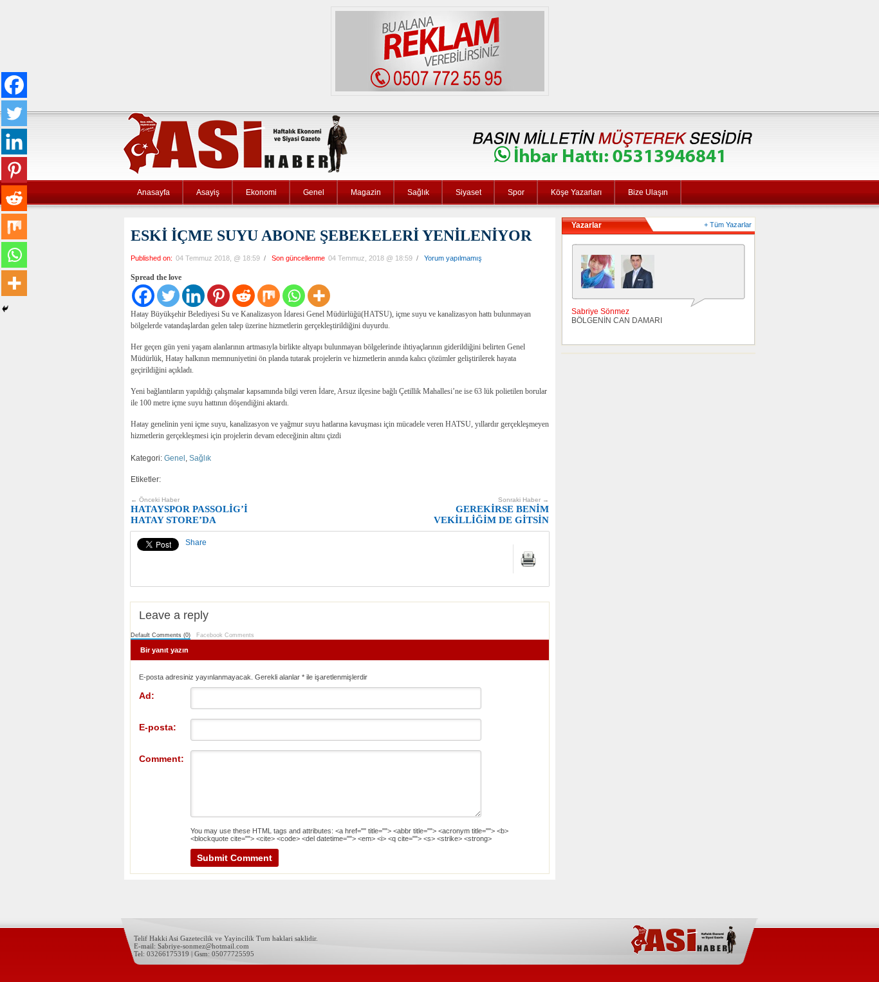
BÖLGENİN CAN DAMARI (616, 320)
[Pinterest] (218, 295)
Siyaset (468, 192)
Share (196, 542)
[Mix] (268, 295)
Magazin (366, 192)
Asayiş (207, 192)
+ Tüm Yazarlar (728, 224)
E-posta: (157, 727)
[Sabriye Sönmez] (601, 275)
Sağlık (418, 192)
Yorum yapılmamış (453, 258)
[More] (319, 295)
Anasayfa (153, 192)
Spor (516, 192)
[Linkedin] (193, 295)
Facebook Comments (225, 635)
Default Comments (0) (160, 635)
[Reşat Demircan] (641, 275)
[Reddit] (243, 295)
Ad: (146, 695)
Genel (313, 192)
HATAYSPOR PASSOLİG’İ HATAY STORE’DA (189, 510)
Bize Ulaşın (648, 192)
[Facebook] (143, 295)
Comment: (161, 759)
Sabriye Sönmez (600, 311)
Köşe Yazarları (576, 192)
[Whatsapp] (293, 295)
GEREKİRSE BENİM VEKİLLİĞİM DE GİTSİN (491, 510)
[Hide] (5, 309)
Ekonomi (261, 192)
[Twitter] (168, 295)
